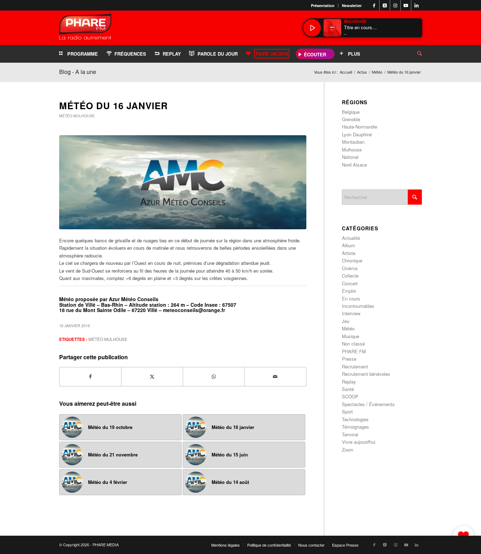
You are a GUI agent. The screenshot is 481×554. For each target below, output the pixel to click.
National (350, 157)
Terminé (350, 434)
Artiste (348, 253)
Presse (349, 358)
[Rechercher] (414, 54)
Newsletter (352, 5)
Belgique (351, 111)
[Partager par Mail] (275, 376)
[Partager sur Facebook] (90, 376)
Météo (65, 115)
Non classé (353, 343)
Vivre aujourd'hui (358, 441)
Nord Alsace (354, 164)
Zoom (348, 449)
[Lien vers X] (385, 5)
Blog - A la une (77, 72)
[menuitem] (322, 5)
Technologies (355, 419)
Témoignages (355, 426)
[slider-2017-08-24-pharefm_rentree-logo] (85, 28)
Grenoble (351, 119)
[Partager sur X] (152, 376)
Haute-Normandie (359, 126)
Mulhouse (84, 115)
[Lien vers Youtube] (406, 5)
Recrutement (355, 366)
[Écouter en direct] (312, 28)
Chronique (352, 260)
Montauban (353, 141)
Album (348, 245)
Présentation (323, 5)
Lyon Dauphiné (357, 134)
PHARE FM (354, 351)
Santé (348, 389)
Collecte (350, 275)
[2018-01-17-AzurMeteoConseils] (182, 182)
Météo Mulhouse (107, 339)
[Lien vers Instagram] (395, 5)
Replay (349, 381)
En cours (351, 298)
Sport (347, 411)
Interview (351, 313)
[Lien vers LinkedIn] (416, 5)
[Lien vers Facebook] (374, 5)
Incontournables (358, 306)
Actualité (351, 238)
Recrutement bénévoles (366, 374)
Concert (350, 283)
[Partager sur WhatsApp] (213, 376)
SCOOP (350, 396)
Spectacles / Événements (368, 404)
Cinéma (349, 268)
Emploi (349, 290)
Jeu (345, 321)
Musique (350, 336)
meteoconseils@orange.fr (194, 309)
